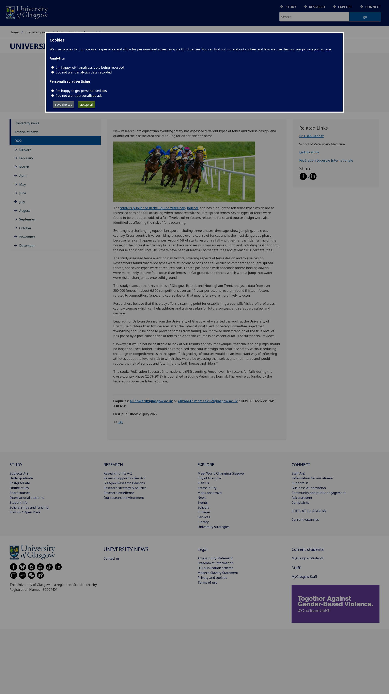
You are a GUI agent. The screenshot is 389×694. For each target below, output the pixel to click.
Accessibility (207, 488)
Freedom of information (216, 563)
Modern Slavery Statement (218, 573)
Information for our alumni (312, 478)
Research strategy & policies (125, 488)
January (25, 149)
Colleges (204, 512)
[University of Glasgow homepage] (26, 12)
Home (14, 32)
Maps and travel (210, 493)
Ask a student (302, 497)
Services (204, 517)
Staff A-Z (298, 473)
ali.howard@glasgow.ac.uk (151, 401)
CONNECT (301, 464)
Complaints (300, 502)
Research (317, 7)
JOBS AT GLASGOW (309, 511)
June (22, 193)
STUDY (16, 464)
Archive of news (26, 132)
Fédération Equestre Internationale (326, 160)
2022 (18, 140)
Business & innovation (309, 488)
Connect (373, 7)
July (22, 202)
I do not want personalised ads (79, 95)
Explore (345, 7)
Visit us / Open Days (25, 512)
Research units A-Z (118, 473)
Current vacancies (305, 519)
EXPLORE (206, 464)
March (24, 167)
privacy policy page (316, 49)
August (24, 210)
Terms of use (207, 582)
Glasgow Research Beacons (124, 483)
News (202, 497)
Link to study (309, 152)
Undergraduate (21, 478)
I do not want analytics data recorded (84, 72)
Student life (18, 502)
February (26, 158)
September (27, 219)
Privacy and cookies (212, 577)
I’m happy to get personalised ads (81, 90)
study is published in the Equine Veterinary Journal (159, 208)
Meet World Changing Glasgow (221, 473)
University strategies (214, 527)
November (27, 237)
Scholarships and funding (29, 507)
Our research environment (124, 497)
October (25, 228)
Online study (19, 488)
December (27, 245)
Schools (203, 507)
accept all (86, 104)
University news (37, 32)
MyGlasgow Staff (304, 576)
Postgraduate (20, 483)
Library (203, 522)
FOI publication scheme (215, 568)
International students (27, 497)
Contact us (112, 558)
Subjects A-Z (19, 473)
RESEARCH (113, 464)
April (23, 176)
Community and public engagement (319, 493)
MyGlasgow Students (308, 558)
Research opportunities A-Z (124, 478)
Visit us (203, 483)
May (22, 184)
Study (290, 7)
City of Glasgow (209, 478)
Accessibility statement (215, 558)
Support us (300, 483)
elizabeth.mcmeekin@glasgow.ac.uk (208, 401)
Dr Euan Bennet (311, 136)
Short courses (20, 493)
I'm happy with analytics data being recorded (90, 67)
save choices (63, 104)
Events (203, 502)
